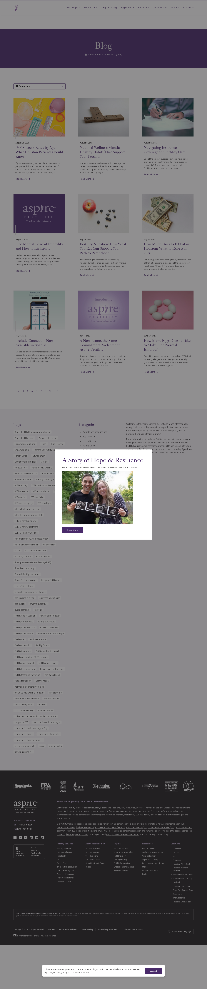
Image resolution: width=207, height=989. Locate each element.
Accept (153, 971)
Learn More (72, 530)
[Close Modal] (151, 447)
